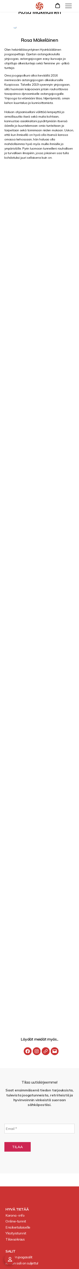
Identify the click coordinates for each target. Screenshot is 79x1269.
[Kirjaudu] (9, 1259)
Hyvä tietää (17, 1209)
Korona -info (14, 1215)
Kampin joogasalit (18, 1257)
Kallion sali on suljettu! (21, 1263)
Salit (10, 1251)
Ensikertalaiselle (17, 1227)
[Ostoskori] (58, 5)
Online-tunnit (15, 1221)
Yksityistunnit (15, 1233)
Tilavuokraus (15, 1239)
